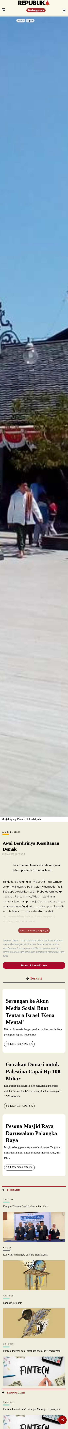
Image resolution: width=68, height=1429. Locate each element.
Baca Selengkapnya (34, 930)
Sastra (7, 1247)
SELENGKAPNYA (19, 1044)
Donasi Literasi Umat (34, 965)
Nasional (9, 1199)
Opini (30, 20)
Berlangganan (36, 10)
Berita (21, 20)
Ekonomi (9, 1344)
